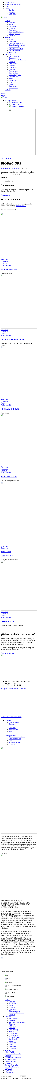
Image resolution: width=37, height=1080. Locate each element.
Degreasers (12, 58)
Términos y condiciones (17, 737)
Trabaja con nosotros (16, 742)
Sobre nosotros (14, 722)
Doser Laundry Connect (17, 45)
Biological (12, 80)
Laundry (12, 23)
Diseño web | (11, 717)
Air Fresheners (14, 56)
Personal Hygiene (15, 75)
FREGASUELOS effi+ (10, 409)
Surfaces (12, 69)
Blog (10, 731)
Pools (11, 84)
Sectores (11, 724)
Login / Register (10, 1072)
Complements (13, 88)
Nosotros (8, 720)
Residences (12, 28)
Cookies (11, 740)
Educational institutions (16, 32)
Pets (10, 82)
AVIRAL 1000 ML (9, 269)
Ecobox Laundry (14, 47)
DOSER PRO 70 (8, 621)
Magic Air (12, 39)
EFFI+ (11, 78)
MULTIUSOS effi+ (9, 477)
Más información (10, 735)
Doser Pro (12, 41)
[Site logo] (4, 17)
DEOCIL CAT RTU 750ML (13, 339)
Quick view (4, 261)
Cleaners (12, 62)
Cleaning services (14, 34)
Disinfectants (13, 63)
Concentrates (13, 71)
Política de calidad (15, 739)
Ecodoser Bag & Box (16, 49)
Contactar (12, 744)
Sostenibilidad (13, 729)
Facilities (12, 36)
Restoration (12, 26)
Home (3, 168)
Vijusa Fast (12, 52)
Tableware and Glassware (17, 60)
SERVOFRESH (7, 556)
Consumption (13, 73)
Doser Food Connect (16, 43)
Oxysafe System (14, 50)
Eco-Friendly (13, 77)
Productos (12, 728)
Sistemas (12, 726)
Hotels (11, 24)
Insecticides (13, 86)
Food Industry (13, 30)
